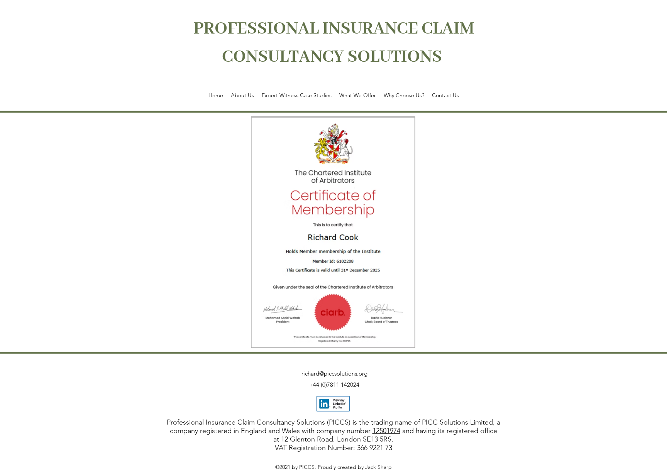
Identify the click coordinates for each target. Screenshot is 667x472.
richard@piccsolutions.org (334, 373)
